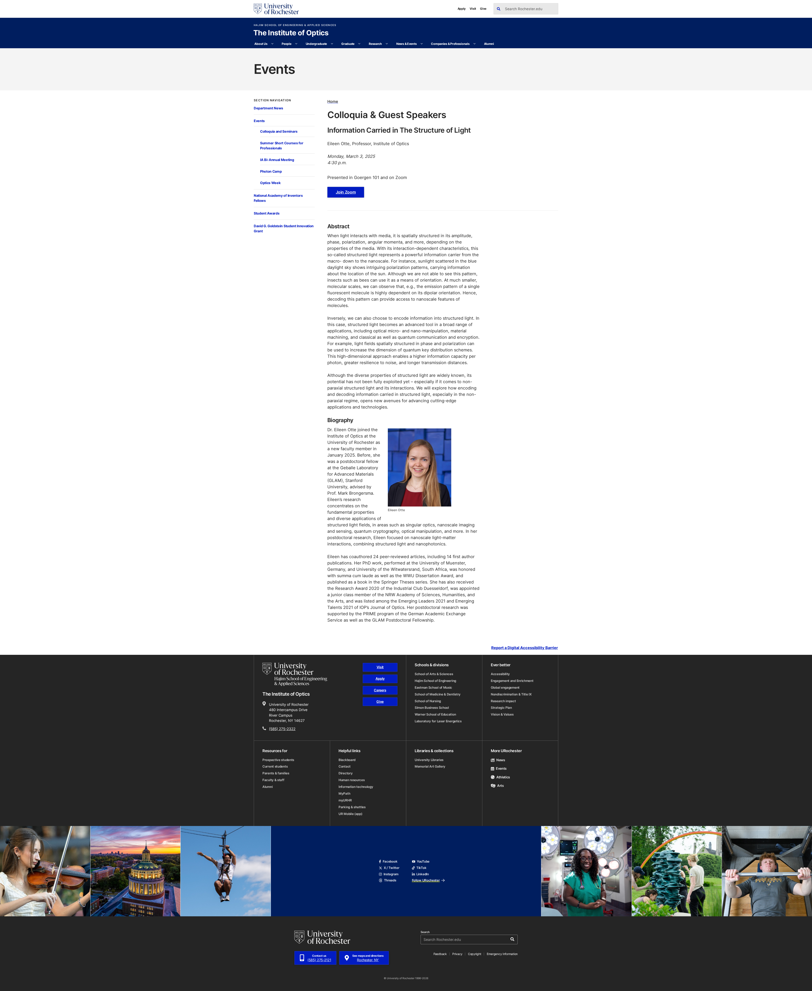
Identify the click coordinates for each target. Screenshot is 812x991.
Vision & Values (502, 714)
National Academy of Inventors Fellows (278, 198)
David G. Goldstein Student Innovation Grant (284, 228)
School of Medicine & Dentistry (438, 694)
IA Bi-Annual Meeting (277, 159)
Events (259, 120)
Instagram (391, 874)
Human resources (352, 780)
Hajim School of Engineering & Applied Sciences (295, 25)
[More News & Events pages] (421, 43)
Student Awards (266, 213)
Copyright (474, 954)
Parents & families (275, 773)
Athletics (503, 777)
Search (425, 932)
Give (483, 9)
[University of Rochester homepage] (276, 9)
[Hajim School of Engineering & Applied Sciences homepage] (294, 674)
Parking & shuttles (352, 807)
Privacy (457, 954)
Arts (500, 785)
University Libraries (429, 760)
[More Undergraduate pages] (332, 43)
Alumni (489, 44)
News (500, 760)
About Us (260, 44)
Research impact (503, 701)
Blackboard (347, 760)
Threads (390, 880)
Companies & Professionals (450, 44)
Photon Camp (271, 171)
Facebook (390, 861)
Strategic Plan (501, 707)
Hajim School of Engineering (435, 681)
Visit (473, 9)
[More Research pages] (386, 43)
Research (375, 44)
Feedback (440, 954)
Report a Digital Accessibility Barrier (524, 648)
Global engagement (505, 687)
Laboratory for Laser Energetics (438, 721)
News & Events (406, 44)
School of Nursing (428, 701)
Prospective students (278, 760)
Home (332, 101)
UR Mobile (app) (350, 814)
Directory (346, 773)
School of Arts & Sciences (434, 674)
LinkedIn (422, 874)
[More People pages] (296, 43)
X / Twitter (391, 868)
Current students (275, 766)
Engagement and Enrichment (512, 681)
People (286, 44)
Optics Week (270, 182)
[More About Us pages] (272, 43)
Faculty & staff (273, 780)
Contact (345, 766)
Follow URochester (426, 880)
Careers (380, 690)
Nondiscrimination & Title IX (511, 694)
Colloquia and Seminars (279, 131)
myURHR (345, 800)
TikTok (421, 868)
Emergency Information (502, 954)
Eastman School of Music (433, 687)
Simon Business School (432, 707)
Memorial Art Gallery (430, 766)
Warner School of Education (435, 714)
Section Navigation (272, 100)
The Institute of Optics (290, 33)
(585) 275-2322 (282, 728)
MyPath (344, 793)
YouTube (423, 861)
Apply (462, 9)
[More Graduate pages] (359, 43)
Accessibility (500, 674)
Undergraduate (316, 44)
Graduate (347, 44)
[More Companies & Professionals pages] (474, 43)
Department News (268, 108)
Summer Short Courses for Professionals (281, 145)
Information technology (356, 787)
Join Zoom (346, 192)
